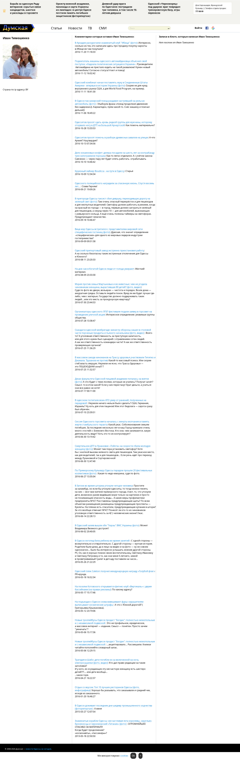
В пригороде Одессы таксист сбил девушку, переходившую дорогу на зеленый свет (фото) (112, 200)
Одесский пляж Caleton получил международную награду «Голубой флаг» (115, 571)
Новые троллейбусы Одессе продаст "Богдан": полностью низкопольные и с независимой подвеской (115, 622)
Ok (133, 755)
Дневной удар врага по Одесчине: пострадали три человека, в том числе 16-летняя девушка (119, 8)
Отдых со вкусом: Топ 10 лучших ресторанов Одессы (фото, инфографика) (107, 689)
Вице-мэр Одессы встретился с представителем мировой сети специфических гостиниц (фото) (109, 231)
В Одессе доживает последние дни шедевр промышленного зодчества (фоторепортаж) (113, 707)
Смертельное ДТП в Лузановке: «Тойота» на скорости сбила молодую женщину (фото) (112, 447)
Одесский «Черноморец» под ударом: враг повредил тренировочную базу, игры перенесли (164, 8)
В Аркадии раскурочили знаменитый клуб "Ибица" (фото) (106, 42)
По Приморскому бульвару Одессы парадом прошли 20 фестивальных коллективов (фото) (113, 472)
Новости (75, 28)
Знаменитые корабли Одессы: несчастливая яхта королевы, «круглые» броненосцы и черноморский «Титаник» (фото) (113, 722)
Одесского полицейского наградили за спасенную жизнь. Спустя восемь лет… (114, 185)
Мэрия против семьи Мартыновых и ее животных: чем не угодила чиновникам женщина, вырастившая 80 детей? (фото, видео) (111, 286)
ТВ (90, 28)
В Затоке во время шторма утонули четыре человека (104, 485)
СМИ (103, 28)
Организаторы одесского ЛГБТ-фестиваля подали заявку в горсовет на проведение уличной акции (113, 313)
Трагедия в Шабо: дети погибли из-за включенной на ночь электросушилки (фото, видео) (107, 661)
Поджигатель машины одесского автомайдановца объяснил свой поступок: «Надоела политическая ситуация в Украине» (111, 63)
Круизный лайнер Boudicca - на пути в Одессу (99, 171)
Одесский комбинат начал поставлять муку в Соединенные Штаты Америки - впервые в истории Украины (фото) (111, 84)
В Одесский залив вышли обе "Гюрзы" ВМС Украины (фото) (107, 525)
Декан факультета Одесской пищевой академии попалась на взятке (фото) (112, 380)
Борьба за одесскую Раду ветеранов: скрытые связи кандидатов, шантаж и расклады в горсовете (25, 8)
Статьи (56, 28)
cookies (124, 755)
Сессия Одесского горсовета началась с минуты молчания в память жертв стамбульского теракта (112, 423)
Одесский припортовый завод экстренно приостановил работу (109, 250)
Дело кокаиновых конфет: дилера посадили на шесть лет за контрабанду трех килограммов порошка (114, 154)
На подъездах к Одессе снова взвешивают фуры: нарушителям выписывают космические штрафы (109, 603)
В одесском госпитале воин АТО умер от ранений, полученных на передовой (110, 402)
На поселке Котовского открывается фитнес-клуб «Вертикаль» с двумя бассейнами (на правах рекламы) (113, 588)
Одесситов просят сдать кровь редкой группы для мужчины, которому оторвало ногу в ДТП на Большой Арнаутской (113, 124)
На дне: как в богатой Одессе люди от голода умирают (104, 268)
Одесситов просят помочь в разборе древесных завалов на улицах (111, 137)
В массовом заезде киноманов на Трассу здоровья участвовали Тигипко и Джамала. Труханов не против (115, 359)
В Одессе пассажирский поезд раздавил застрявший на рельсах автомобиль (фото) (110, 102)
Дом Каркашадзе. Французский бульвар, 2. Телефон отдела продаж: (210, 8)
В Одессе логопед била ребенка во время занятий (102, 540)
